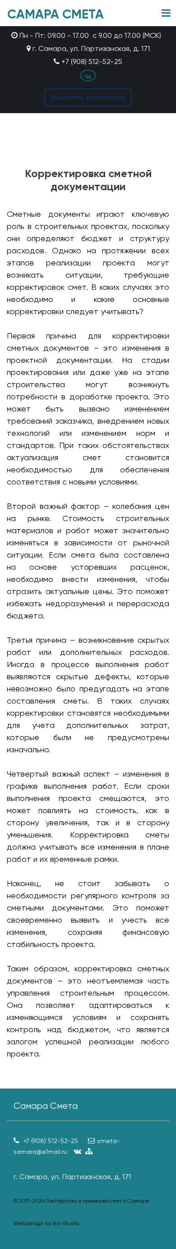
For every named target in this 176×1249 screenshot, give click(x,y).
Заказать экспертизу (88, 97)
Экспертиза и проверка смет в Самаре (97, 1201)
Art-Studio (66, 1223)
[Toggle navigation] (166, 13)
